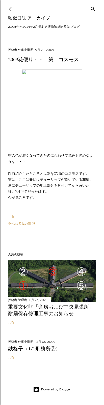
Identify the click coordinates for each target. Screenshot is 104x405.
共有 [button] (11, 217)
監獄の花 (25, 223)
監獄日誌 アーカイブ (29, 18)
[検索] (93, 8)
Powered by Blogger (56, 389)
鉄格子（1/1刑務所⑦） (34, 348)
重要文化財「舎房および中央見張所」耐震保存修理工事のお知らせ (51, 310)
